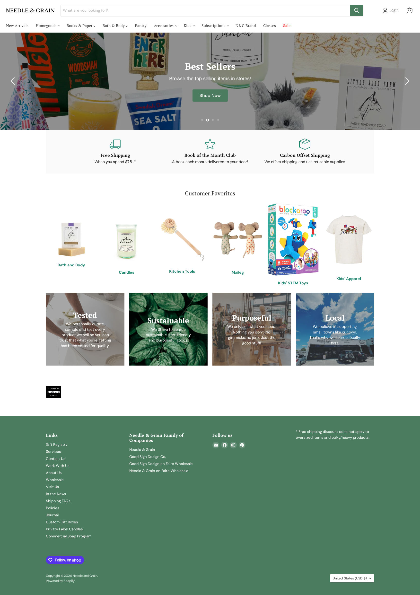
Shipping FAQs (58, 501)
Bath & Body (114, 25)
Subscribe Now (210, 95)
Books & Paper (80, 25)
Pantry (141, 25)
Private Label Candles (64, 529)
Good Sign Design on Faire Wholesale (161, 463)
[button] (392, 10)
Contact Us (55, 458)
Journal (52, 515)
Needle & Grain (142, 449)
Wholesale (55, 479)
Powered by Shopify (60, 581)
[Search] (356, 10)
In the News (56, 493)
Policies (52, 508)
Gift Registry (56, 444)
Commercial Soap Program (68, 536)
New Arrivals (17, 25)
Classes (269, 25)
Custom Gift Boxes (62, 522)
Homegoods (46, 25)
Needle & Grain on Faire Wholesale (158, 470)
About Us (54, 472)
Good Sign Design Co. (147, 456)
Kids (188, 25)
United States (350, 578)
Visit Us (52, 486)
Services (53, 451)
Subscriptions (213, 25)
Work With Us (58, 465)
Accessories (164, 25)
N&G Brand (246, 25)
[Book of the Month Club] (210, 152)
